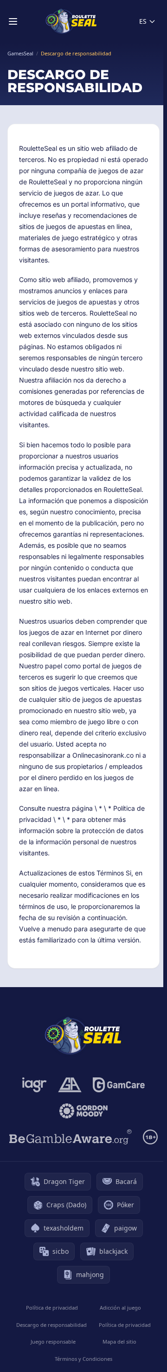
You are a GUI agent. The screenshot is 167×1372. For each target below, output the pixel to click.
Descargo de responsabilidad (51, 1324)
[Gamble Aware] (70, 1137)
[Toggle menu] (13, 21)
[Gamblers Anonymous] (70, 1084)
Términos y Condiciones (83, 1358)
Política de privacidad (52, 1307)
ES (143, 21)
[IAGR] (34, 1084)
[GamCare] (118, 1084)
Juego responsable (53, 1341)
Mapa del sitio (119, 1341)
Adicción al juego (120, 1307)
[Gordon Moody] (83, 1110)
